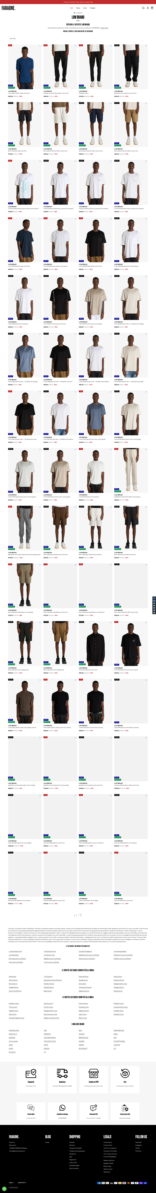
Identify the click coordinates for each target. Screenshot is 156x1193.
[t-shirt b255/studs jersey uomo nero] (95, 239)
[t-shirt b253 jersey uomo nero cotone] (131, 643)
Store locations (74, 1168)
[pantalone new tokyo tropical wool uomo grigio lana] (25, 528)
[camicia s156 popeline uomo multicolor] (95, 816)
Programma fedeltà (75, 1148)
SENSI (116, 1034)
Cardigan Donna (119, 987)
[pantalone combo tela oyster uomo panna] (131, 470)
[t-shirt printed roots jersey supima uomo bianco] (60, 182)
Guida (47, 1142)
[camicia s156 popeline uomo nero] (60, 816)
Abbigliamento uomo (120, 984)
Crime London (13, 1041)
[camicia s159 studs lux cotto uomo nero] (131, 758)
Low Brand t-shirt (49, 955)
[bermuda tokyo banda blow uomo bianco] (95, 585)
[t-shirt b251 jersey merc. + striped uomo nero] (25, 412)
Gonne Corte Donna (15, 991)
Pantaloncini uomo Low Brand (123, 955)
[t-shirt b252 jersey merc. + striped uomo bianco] (95, 355)
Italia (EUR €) (21, 1182)
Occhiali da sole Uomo (121, 1007)
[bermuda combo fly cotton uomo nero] (60, 124)
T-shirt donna (48, 976)
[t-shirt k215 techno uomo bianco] (95, 470)
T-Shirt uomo (13, 1007)
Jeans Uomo (83, 1014)
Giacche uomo (48, 1003)
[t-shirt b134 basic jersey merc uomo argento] (25, 470)
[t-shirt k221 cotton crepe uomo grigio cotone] (25, 701)
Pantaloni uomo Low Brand (122, 958)
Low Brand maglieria (85, 951)
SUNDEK (81, 1041)
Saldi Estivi (107, 1172)
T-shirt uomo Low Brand (51, 962)
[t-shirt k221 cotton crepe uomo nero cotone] (60, 701)
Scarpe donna (118, 991)
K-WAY (11, 1048)
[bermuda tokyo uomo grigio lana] (25, 643)
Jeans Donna (118, 976)
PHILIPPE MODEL (119, 1041)
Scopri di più (104, 28)
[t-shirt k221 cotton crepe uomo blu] (25, 66)
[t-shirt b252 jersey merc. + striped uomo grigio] (25, 355)
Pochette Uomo (84, 1007)
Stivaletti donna (49, 987)
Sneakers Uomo (14, 1003)
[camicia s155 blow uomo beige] (95, 874)
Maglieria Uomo (84, 1011)
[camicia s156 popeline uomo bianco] (131, 816)
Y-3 (45, 1052)
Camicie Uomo (83, 1003)
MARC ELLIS (13, 1034)
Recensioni (12, 1145)
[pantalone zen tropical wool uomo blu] (95, 758)
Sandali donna (83, 980)
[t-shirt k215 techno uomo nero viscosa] (95, 701)
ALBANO (82, 1034)
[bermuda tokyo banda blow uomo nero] (60, 585)
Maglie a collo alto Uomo (51, 1018)
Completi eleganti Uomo (16, 1018)
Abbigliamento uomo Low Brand (89, 955)
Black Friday (107, 1166)
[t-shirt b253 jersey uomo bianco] (25, 297)
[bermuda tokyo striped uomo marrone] (60, 528)
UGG (45, 1030)
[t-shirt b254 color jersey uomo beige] (95, 297)
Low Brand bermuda (15, 951)
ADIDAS (81, 1045)
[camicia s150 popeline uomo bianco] (25, 874)
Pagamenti (72, 1160)
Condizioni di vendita (110, 1151)
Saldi (71, 8)
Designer (92, 8)
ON (115, 1048)
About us (12, 1142)
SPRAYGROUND (119, 1030)
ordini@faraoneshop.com (17, 1151)
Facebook (138, 1142)
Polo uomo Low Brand (16, 962)
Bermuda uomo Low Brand (17, 958)
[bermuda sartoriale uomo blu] (25, 124)
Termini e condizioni (110, 1148)
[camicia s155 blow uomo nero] (95, 643)
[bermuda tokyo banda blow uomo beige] (25, 585)
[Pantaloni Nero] (95, 66)
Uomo (85, 8)
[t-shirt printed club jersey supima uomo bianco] (95, 182)
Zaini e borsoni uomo (50, 1014)
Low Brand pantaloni (120, 951)
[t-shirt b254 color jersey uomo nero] (60, 297)
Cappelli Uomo (13, 1011)
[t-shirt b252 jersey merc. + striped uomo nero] (60, 355)
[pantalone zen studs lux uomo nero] (131, 66)
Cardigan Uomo (119, 1011)
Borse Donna (13, 984)
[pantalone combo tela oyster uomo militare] (25, 758)
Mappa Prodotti (108, 1163)
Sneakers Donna (119, 980)
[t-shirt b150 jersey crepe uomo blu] (25, 239)
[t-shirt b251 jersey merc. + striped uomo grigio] (131, 355)
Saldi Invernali (108, 1169)
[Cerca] (143, 8)
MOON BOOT (83, 1048)
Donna (78, 8)
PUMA (46, 1045)
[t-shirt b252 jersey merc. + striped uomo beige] (131, 297)
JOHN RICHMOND (50, 1037)
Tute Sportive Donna (85, 987)
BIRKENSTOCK (83, 1037)
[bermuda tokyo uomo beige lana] (60, 643)
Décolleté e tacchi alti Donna (53, 980)
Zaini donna (82, 984)
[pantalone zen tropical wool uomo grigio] (60, 758)
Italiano (11, 1182)
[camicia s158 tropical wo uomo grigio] (25, 816)
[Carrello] (152, 8)
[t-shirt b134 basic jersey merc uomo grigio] (95, 412)
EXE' (115, 1037)
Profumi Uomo (48, 1007)
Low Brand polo (14, 955)
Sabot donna (48, 991)
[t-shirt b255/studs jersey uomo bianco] (131, 239)
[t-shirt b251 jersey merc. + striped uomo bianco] (60, 412)
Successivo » (81, 915)
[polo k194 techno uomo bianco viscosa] (131, 701)
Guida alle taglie (74, 1165)
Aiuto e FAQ (73, 1162)
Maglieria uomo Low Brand (52, 958)
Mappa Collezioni (109, 1160)
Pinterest (138, 1151)
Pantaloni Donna (49, 984)
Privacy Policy (108, 1145)
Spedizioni (72, 1154)
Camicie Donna (83, 976)
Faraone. (16, 1187)
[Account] (148, 8)
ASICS (11, 1045)
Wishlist (71, 1142)
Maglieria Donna (84, 991)
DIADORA (12, 1037)
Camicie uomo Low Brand (87, 958)
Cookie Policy (108, 1142)
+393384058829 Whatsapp (18, 1148)
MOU (80, 1030)
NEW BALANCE (14, 1030)
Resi (70, 1157)
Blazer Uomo (83, 1018)
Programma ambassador (77, 1151)
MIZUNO (46, 1048)
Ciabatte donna (13, 987)
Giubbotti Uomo (119, 1014)
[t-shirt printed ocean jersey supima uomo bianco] (25, 182)
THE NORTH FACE (50, 1041)
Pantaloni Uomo (119, 1003)
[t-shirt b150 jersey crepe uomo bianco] (60, 239)
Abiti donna (12, 976)
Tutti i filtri (13, 38)
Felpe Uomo (13, 1014)
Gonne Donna (13, 980)
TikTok (137, 1148)
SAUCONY (12, 1052)
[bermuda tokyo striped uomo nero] (131, 528)
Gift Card (72, 1145)
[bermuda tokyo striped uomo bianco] (95, 528)
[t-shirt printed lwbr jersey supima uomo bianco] (131, 182)
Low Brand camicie (50, 951)
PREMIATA (47, 1034)
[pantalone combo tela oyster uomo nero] (60, 66)
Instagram (138, 1145)
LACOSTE (117, 1045)
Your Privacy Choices (110, 1154)
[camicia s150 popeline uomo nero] (60, 874)
